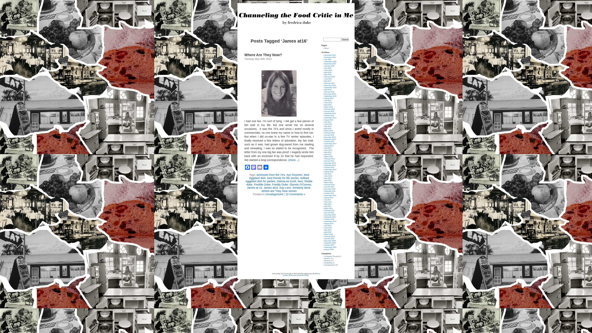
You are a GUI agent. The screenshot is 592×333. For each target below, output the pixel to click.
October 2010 (329, 219)
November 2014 (330, 113)
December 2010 (330, 215)
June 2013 (328, 150)
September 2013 (330, 143)
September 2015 (330, 96)
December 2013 (330, 137)
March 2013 (328, 156)
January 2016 (329, 92)
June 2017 (328, 79)
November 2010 (330, 217)
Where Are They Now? (263, 55)
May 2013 (327, 152)
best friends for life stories (283, 178)
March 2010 (328, 234)
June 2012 (328, 176)
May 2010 (327, 230)
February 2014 (329, 133)
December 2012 (330, 163)
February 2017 (329, 83)
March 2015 (328, 107)
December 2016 (330, 85)
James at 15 (254, 187)
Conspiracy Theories (331, 256)
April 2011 (327, 206)
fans (300, 181)
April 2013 (327, 154)
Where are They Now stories (279, 191)
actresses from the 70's (271, 174)
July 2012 (327, 174)
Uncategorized (274, 194)
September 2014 (330, 118)
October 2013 (329, 141)
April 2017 (327, 81)
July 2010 (327, 225)
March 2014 (328, 131)
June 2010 (328, 228)
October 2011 (329, 193)
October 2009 (329, 245)
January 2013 (329, 161)
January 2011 (329, 213)
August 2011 (328, 197)
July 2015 (327, 100)
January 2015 (329, 111)
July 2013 (327, 148)
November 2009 (330, 243)
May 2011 (327, 204)
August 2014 (328, 120)
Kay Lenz (285, 187)
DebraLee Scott (286, 181)
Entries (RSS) (288, 275)
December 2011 (330, 189)
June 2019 (328, 70)
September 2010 (330, 221)
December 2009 (330, 241)
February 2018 (329, 77)
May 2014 (327, 126)
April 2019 (327, 72)
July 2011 (327, 200)
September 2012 (330, 169)
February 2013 (329, 159)
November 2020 (330, 64)
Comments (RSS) (302, 275)
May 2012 (327, 178)
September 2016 (330, 87)
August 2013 (328, 146)
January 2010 (329, 238)
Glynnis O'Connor (300, 184)
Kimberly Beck (301, 187)
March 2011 (328, 208)
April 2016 (327, 89)
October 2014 (329, 115)
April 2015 (327, 105)
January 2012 (329, 187)
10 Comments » (295, 194)
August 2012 (328, 172)
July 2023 (327, 59)
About (326, 48)
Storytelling (328, 263)
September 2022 (330, 61)
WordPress (316, 273)
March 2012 (328, 182)
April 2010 (327, 232)
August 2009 (328, 249)
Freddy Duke (280, 184)
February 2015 (329, 109)
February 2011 (329, 210)
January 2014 (329, 135)
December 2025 (330, 55)
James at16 (271, 187)
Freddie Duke (262, 184)
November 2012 (330, 165)
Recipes (327, 258)
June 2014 (328, 124)
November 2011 (330, 191)
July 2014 (327, 122)
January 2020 (329, 66)
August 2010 (328, 223)
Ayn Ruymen (294, 174)
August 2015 (328, 98)
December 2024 (330, 57)
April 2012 (327, 180)
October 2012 (329, 167)
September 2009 (330, 247)
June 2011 (328, 202)
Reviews (327, 260)
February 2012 (329, 184)
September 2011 (330, 195)
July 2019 (327, 68)
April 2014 (327, 128)
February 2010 (329, 236)
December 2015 (330, 94)
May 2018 (327, 74)
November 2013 (330, 139)
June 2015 (328, 102)
